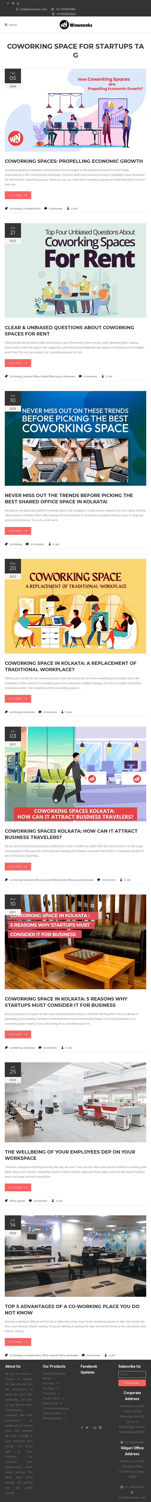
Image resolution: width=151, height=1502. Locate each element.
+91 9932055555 (134, 1487)
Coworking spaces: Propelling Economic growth (74, 161)
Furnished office (32, 208)
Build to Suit (50, 1403)
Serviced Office (31, 376)
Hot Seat (48, 1388)
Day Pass (48, 1383)
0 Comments (55, 208)
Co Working (16, 208)
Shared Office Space (51, 376)
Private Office (51, 1398)
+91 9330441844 (65, 9)
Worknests (69, 376)
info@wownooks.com (33, 9)
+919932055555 (66, 14)
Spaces (21, 1200)
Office (13, 1200)
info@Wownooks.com (132, 1497)
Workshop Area (52, 1418)
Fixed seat (49, 1393)
